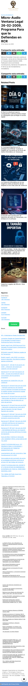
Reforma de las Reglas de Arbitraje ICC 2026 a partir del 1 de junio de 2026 (13, 593)
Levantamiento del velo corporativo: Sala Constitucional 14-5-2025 (14, 646)
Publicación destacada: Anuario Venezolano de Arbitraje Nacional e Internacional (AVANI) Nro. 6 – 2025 (12, 601)
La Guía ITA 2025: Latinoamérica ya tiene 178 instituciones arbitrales (14, 596)
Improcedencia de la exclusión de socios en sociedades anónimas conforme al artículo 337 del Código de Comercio (13, 460)
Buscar (3, 328)
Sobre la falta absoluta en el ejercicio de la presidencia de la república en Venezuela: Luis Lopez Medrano (13, 560)
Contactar (14, 324)
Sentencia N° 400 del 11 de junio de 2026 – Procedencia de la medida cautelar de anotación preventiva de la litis (13, 416)
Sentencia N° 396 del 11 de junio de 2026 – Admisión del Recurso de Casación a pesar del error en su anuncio (13, 423)
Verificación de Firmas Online (10, 684)
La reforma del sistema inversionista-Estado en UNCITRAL (12, 589)
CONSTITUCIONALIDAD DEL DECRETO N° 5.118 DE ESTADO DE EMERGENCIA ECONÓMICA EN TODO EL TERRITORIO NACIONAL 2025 (14, 656)
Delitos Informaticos (7, 15)
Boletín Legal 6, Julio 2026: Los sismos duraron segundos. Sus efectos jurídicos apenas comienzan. (13, 359)
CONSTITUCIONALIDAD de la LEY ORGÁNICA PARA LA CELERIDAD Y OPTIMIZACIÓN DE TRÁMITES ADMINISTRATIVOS (12, 641)
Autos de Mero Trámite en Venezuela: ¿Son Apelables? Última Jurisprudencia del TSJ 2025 (14, 439)
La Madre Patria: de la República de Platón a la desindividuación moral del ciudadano (13, 544)
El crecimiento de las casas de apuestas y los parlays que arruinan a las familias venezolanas (14, 555)
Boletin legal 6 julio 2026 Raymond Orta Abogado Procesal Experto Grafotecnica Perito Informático (13, 347)
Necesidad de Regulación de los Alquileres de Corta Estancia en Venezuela (14, 576)
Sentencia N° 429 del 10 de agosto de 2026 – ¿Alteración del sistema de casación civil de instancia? (12, 366)
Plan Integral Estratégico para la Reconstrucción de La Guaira (11, 565)
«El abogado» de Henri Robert (11, 631)
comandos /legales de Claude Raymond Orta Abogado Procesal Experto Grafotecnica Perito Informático (13, 340)
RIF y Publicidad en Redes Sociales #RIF (13, 335)
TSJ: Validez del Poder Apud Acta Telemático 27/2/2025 (12, 661)
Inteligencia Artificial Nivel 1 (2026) (12, 509)
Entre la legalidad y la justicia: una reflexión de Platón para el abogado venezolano (12, 628)
